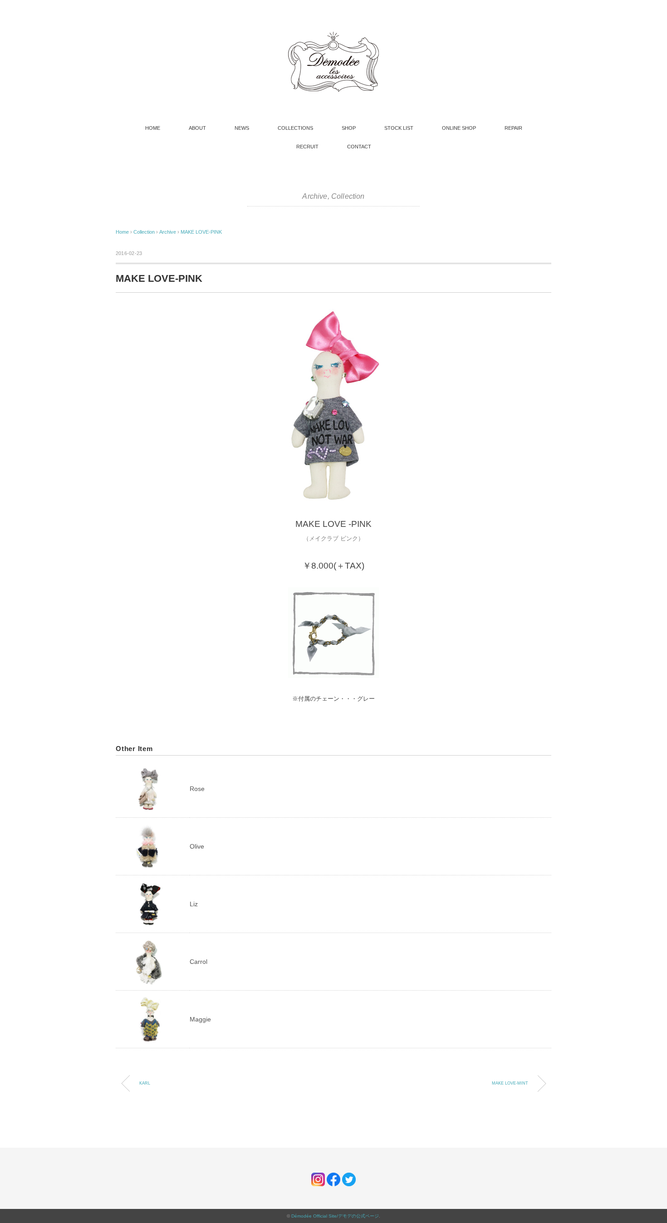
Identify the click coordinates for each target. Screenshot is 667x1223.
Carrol (198, 961)
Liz (194, 904)
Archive (314, 196)
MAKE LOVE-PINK (201, 232)
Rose (197, 788)
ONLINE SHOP (459, 128)
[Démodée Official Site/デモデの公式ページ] (333, 36)
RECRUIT (307, 146)
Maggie (200, 1019)
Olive (197, 846)
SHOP (349, 128)
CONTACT (359, 146)
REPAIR (513, 128)
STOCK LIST (398, 128)
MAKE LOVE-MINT (510, 1083)
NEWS (242, 128)
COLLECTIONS (295, 128)
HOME (152, 128)
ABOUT (197, 128)
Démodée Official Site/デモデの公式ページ (335, 1215)
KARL (144, 1083)
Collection (348, 196)
